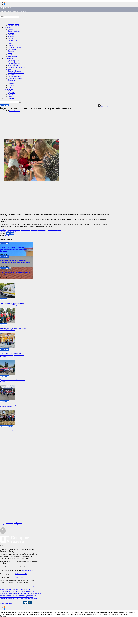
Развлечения (12, 56)
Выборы (11, 84)
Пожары (11, 94)
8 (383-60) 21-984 (21, 574)
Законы (10, 87)
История (11, 35)
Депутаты (11, 85)
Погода (10, 44)
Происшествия (9, 89)
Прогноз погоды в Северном (14, 523)
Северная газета (5, 8)
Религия (11, 51)
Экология (11, 80)
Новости (7, 22)
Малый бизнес (13, 65)
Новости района (13, 24)
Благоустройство (14, 31)
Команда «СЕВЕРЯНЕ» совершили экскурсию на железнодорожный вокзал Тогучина (14, 249)
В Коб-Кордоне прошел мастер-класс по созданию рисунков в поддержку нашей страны (30, 230)
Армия (10, 29)
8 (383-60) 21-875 (18, 577)
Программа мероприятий (8, 231)
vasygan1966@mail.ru (29, 570)
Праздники (12, 49)
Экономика (8, 69)
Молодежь (11, 38)
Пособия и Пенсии (14, 47)
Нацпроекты (8, 58)
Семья (10, 53)
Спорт (10, 54)
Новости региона (14, 25)
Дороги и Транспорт (15, 71)
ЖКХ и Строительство (16, 73)
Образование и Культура (16, 67)
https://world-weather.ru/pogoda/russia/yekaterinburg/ (14, 525)
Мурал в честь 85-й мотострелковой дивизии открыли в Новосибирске (13, 329)
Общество (7, 27)
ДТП (9, 91)
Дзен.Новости (9, 98)
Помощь (11, 45)
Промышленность (14, 76)
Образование (12, 40)
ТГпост (7, 235)
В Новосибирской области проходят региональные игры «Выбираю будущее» (15, 261)
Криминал (11, 93)
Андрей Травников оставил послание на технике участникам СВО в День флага (12, 304)
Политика (7, 82)
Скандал (11, 96)
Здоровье (11, 33)
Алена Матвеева (14, 111)
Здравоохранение (14, 64)
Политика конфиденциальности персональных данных (19, 586)
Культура (11, 36)
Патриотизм (12, 42)
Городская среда (13, 60)
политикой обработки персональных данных (107, 612)
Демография (12, 62)
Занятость (11, 74)
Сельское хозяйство (15, 78)
